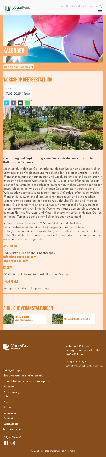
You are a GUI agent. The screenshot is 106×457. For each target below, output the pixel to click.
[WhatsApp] (27, 102)
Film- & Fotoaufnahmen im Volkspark (26, 381)
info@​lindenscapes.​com (19, 257)
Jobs (6, 397)
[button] (100, 11)
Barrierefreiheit (12, 429)
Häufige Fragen (12, 370)
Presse (7, 402)
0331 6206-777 (76, 362)
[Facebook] (13, 102)
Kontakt (8, 418)
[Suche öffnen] (100, 6)
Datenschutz (10, 424)
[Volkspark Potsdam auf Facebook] (6, 442)
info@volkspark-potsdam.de (84, 366)
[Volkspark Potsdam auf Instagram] (12, 442)
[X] (6, 102)
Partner (7, 408)
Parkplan (8, 387)
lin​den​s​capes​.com (15, 261)
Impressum (10, 413)
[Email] (20, 102)
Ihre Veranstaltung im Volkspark (23, 376)
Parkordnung (11, 392)
